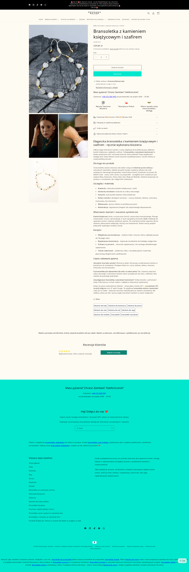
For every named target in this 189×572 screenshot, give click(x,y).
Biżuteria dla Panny (135, 306)
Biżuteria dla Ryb (114, 310)
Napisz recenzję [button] (113, 352)
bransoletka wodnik (112, 559)
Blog (30, 475)
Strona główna (34, 463)
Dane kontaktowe (95, 548)
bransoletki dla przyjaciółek (62, 559)
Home (95, 25)
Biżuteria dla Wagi (128, 310)
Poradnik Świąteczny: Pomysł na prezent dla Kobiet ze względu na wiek (55, 521)
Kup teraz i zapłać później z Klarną (41, 509)
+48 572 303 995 (109, 97)
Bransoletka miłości (39, 565)
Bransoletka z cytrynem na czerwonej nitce (44, 517)
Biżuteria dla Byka (100, 306)
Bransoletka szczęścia (61, 562)
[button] (52, 19)
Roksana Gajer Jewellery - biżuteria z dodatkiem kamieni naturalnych (59, 546)
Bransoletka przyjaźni (98, 562)
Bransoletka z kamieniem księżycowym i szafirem (111, 25)
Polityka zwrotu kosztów (102, 546)
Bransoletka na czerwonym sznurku (42, 490)
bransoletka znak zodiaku (98, 442)
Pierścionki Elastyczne (37, 494)
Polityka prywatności (118, 546)
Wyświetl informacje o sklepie (107, 87)
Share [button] (98, 299)
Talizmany (32, 498)
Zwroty (31, 478)
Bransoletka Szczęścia (37, 505)
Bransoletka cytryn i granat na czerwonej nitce (46, 513)
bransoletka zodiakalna (54, 442)
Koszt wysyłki (114, 49)
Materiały (32, 471)
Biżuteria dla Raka (100, 310)
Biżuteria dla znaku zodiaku (39, 501)
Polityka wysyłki (150, 546)
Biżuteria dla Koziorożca (117, 306)
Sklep (31, 467)
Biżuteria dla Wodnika (102, 315)
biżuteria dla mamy (132, 559)
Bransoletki (115, 315)
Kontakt (32, 486)
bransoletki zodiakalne (60, 445)
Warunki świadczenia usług (135, 546)
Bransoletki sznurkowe (129, 315)
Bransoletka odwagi (168, 562)
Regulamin (32, 482)
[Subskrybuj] (111, 428)
